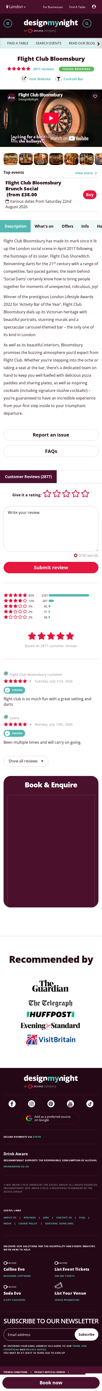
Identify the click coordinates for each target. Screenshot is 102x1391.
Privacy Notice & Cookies (49, 1372)
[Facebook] (12, 1103)
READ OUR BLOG (82, 43)
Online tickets (65, 1276)
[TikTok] (89, 1103)
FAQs (51, 451)
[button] (30, 68)
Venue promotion (67, 1300)
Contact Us (64, 1217)
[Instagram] (31, 1103)
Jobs (46, 1217)
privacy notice (36, 1349)
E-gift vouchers (14, 1300)
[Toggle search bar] (87, 23)
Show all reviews (24, 761)
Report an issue (51, 435)
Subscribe (86, 1334)
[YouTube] (70, 1103)
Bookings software (17, 1276)
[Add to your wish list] (95, 96)
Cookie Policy (28, 1223)
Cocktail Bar (73, 79)
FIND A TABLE (17, 43)
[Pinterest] (51, 1103)
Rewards (30, 1217)
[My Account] (95, 6)
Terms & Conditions (16, 1372)
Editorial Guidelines (59, 1223)
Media (7, 1223)
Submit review (51, 567)
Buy (89, 194)
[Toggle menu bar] (8, 23)
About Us (10, 1217)
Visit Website (40, 79)
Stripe (37, 1136)
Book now (51, 1382)
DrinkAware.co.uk (16, 1166)
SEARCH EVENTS (48, 43)
